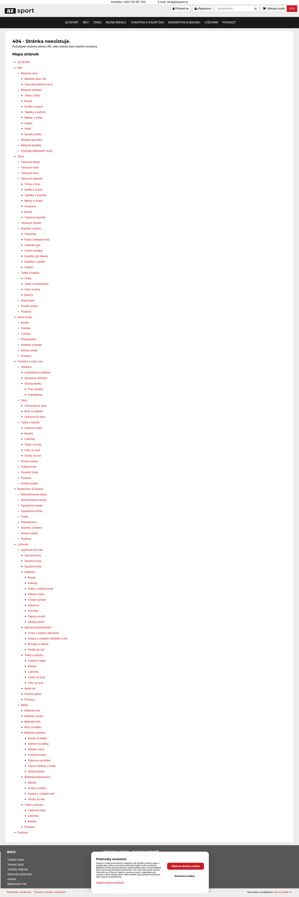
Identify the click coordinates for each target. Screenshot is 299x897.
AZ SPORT (71, 22)
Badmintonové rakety (34, 494)
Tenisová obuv (30, 173)
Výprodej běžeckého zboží (37, 151)
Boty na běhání (33, 411)
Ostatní (28, 267)
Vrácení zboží (15, 864)
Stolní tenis (28, 300)
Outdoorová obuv (35, 417)
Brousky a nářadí (38, 644)
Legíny (28, 123)
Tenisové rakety (30, 162)
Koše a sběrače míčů (37, 239)
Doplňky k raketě (34, 261)
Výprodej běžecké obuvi (38, 84)
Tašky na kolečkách (36, 284)
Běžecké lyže (32, 710)
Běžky (24, 705)
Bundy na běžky (37, 738)
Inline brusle (116, 22)
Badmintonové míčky (34, 500)
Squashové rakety (32, 505)
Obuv (24, 400)
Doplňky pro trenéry (36, 256)
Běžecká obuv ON (35, 79)
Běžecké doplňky (31, 145)
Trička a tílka (32, 95)
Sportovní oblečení (35, 378)
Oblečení (26, 367)
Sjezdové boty (33, 561)
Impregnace (35, 394)
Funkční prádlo (37, 599)
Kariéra (11, 879)
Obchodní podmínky (19, 874)
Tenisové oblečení (32, 178)
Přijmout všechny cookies (185, 866)
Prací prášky (35, 389)
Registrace (204, 8)
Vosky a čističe (37, 788)
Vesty (27, 128)
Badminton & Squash (184, 22)
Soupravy (30, 206)
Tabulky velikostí (17, 869)
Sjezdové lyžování (32, 550)
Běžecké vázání (33, 716)
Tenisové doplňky (35, 217)
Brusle (25, 322)
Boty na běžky (33, 727)
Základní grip (32, 245)
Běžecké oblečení (31, 90)
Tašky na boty (33, 444)
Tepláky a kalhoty (35, 112)
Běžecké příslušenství (37, 777)
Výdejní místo (15, 859)
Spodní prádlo (33, 134)
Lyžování (211, 22)
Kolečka (26, 328)
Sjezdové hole (32, 566)
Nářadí (32, 782)
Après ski (29, 688)
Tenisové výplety (31, 223)
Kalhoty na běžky (38, 743)
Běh (86, 22)
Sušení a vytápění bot (41, 793)
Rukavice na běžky (39, 760)
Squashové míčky (32, 511)
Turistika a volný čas (147, 22)
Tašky (28, 278)
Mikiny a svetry (33, 117)
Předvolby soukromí (19, 892)
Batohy (28, 295)
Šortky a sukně (33, 106)
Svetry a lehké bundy (40, 588)
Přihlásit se (181, 8)
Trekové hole (28, 466)
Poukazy (229, 22)
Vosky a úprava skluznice (43, 633)
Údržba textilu (32, 383)
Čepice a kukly (36, 616)
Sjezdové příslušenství (38, 627)
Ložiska (25, 333)
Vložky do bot (32, 455)
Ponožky (33, 610)
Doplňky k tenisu (31, 228)
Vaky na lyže (32, 450)
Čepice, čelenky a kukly (42, 766)
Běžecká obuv (29, 73)
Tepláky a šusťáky (35, 195)
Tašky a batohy (30, 272)
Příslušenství (29, 339)
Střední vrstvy (36, 594)
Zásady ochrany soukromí (50, 892)
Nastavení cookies (185, 876)
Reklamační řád (16, 884)
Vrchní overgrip (33, 250)
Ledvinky (29, 439)
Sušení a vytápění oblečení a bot (47, 638)
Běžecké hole (32, 721)
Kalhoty (32, 583)
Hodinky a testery (31, 345)
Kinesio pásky (29, 306)
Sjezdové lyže (32, 555)
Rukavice (33, 605)
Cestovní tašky (33, 428)
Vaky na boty (32, 289)
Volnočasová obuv (35, 405)
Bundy (28, 101)
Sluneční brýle (29, 472)
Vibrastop (30, 234)
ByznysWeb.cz (283, 892)
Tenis (97, 22)
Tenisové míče (29, 167)
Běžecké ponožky (31, 139)
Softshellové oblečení (37, 372)
